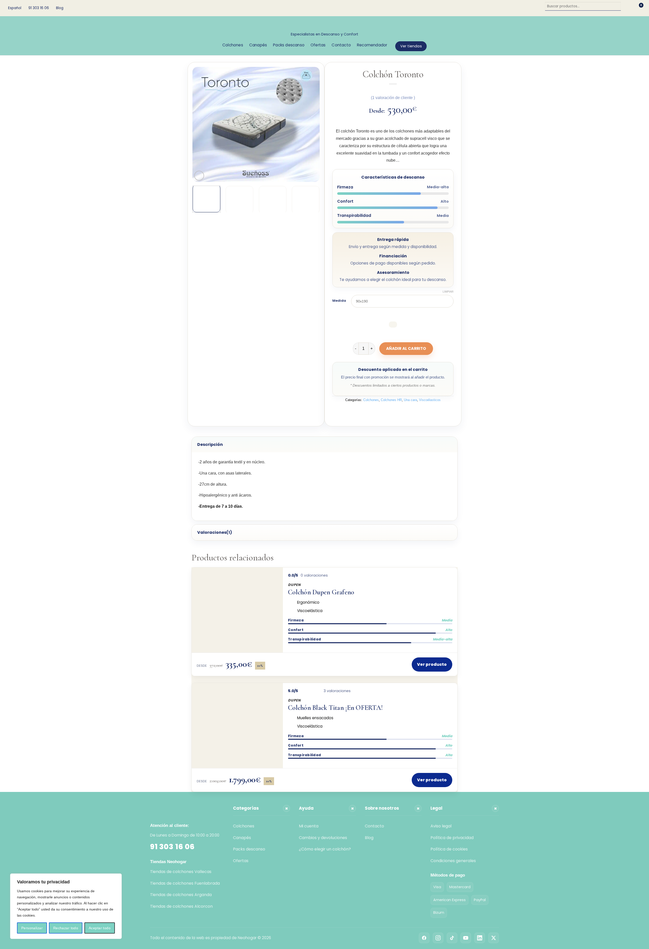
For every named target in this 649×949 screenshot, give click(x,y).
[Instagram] (438, 938)
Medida (339, 300)
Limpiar (448, 291)
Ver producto (432, 664)
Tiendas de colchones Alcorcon (181, 906)
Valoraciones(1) (214, 532)
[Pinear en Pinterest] (407, 411)
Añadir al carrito (406, 348)
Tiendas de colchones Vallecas (180, 872)
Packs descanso (288, 45)
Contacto (341, 45)
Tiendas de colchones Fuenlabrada (185, 883)
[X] (493, 938)
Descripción (210, 444)
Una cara (410, 400)
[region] (66, 906)
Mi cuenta (308, 826)
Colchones (232, 45)
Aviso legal (441, 826)
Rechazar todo (65, 928)
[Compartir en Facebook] (379, 411)
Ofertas (318, 45)
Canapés (258, 45)
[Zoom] (199, 176)
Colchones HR (391, 400)
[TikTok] (452, 938)
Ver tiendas (411, 46)
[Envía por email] (397, 411)
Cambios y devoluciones (323, 838)
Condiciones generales (453, 861)
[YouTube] (465, 938)
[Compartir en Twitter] (388, 411)
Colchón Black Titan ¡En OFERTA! (335, 708)
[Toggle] (196, 442)
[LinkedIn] (479, 938)
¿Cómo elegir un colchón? (325, 849)
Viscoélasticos (430, 400)
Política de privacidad (452, 838)
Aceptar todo (100, 928)
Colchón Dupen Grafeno (321, 592)
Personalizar (32, 928)
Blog (59, 8)
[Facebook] (424, 938)
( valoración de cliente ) (393, 98)
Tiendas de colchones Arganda (181, 895)
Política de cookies (449, 849)
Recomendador (372, 45)
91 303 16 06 (172, 847)
